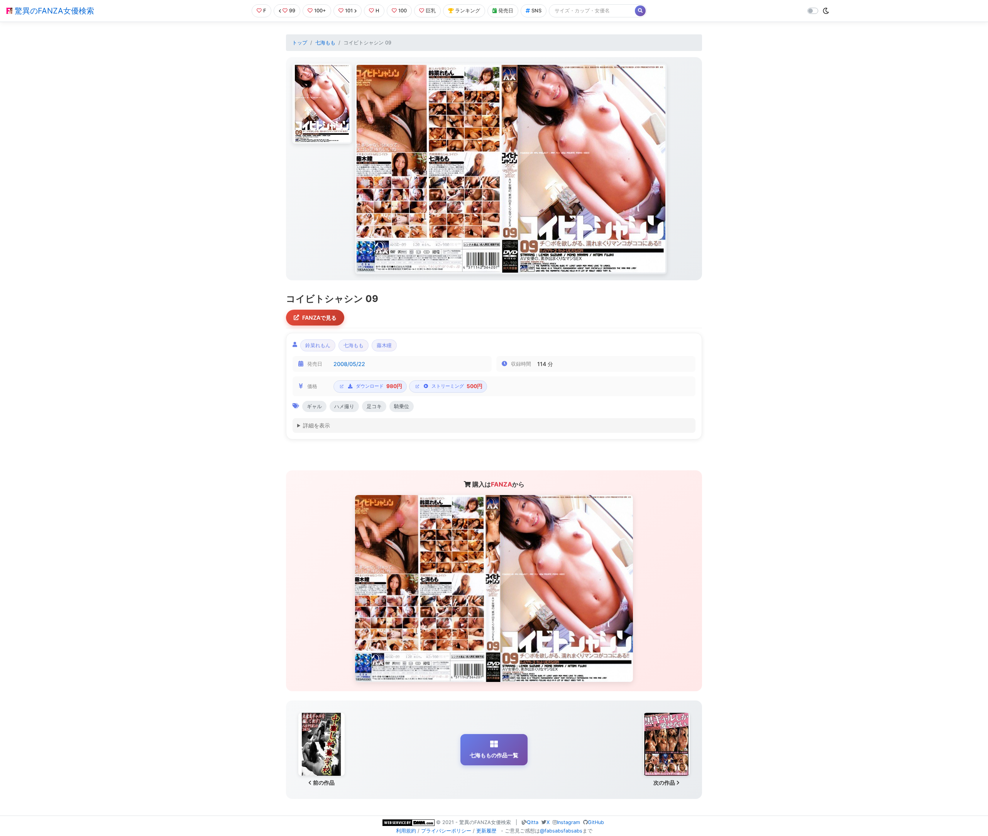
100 (402, 11)
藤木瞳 (384, 345)
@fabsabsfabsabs (561, 831)
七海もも (325, 43)
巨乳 (431, 11)
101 (349, 11)
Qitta (532, 822)
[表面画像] (322, 103)
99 (292, 11)
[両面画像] (511, 168)
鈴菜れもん (317, 345)
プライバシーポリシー (446, 831)
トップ (299, 43)
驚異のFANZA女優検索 (53, 10)
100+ (320, 11)
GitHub (596, 822)
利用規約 (406, 831)
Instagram (568, 822)
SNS (536, 11)
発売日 (505, 11)
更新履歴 (486, 831)
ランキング (467, 11)
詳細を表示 (316, 425)
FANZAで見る (319, 317)
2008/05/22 (349, 364)
